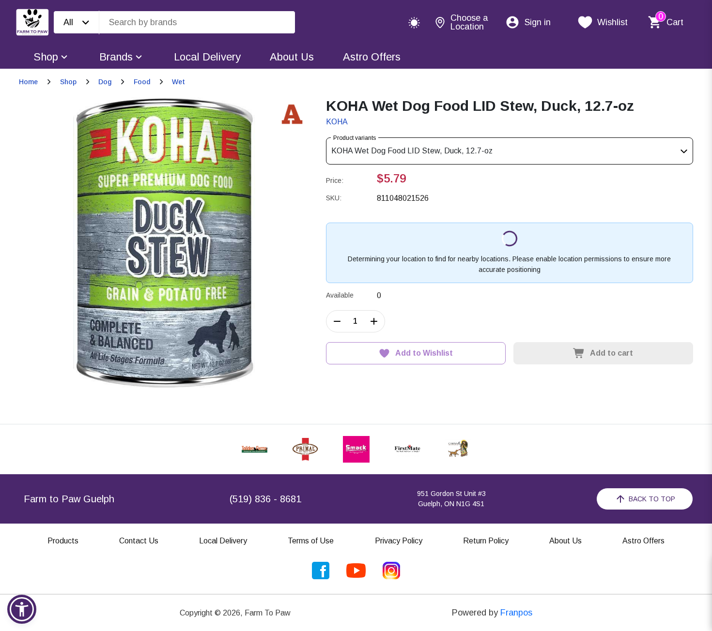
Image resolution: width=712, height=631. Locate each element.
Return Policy (486, 541)
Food (142, 82)
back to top (652, 499)
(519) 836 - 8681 (265, 499)
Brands (116, 57)
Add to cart (611, 353)
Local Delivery (207, 57)
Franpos (516, 612)
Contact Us (138, 541)
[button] (22, 609)
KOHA (337, 122)
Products (62, 541)
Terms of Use (311, 541)
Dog (104, 82)
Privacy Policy (398, 541)
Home (28, 82)
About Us (292, 57)
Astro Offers (372, 57)
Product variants (354, 138)
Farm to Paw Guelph (69, 499)
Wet (178, 82)
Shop (45, 57)
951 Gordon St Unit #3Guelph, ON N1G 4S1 (451, 499)
